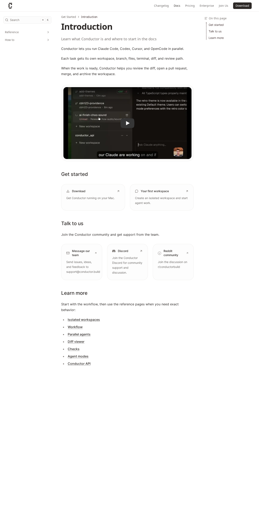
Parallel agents (79, 334)
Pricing (190, 6)
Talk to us (72, 223)
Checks (74, 349)
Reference (12, 32)
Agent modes (78, 356)
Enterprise (207, 6)
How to (9, 40)
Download (242, 6)
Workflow (75, 327)
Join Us (223, 6)
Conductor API (79, 364)
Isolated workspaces (84, 320)
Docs (177, 6)
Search (29, 20)
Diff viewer (76, 342)
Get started (74, 174)
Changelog (161, 6)
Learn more (74, 293)
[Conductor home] (10, 5)
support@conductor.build (83, 271)
